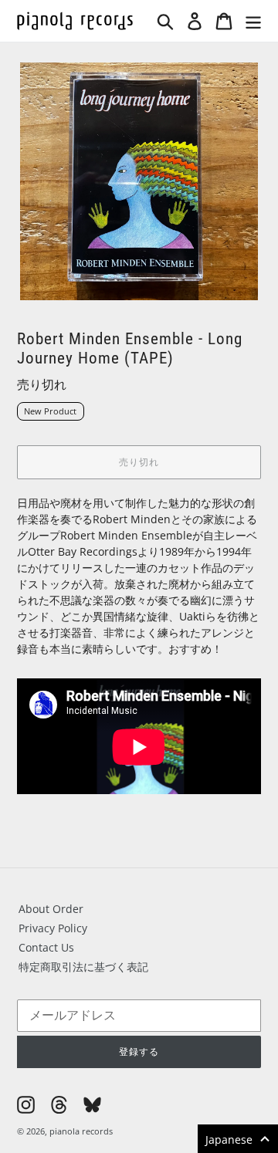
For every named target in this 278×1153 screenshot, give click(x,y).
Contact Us (46, 947)
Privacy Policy (53, 928)
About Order (51, 908)
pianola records (81, 1131)
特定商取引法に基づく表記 (83, 966)
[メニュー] (253, 21)
